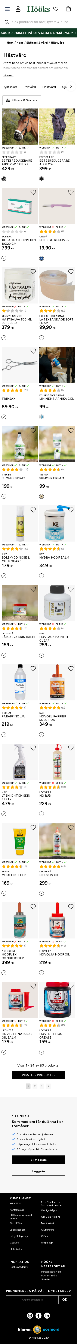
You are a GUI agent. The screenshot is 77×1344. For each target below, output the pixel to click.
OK (64, 1300)
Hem (10, 43)
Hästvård (49, 87)
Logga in (38, 1171)
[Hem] (38, 9)
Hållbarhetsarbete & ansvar (21, 1217)
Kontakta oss (17, 1209)
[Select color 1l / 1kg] (4, 734)
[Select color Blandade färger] (41, 258)
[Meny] (7, 9)
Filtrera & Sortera (24, 100)
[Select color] (4, 258)
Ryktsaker (10, 87)
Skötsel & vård (37, 43)
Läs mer (8, 75)
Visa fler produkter (38, 1075)
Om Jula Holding (51, 1216)
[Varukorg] (68, 8)
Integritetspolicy (19, 1236)
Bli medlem (39, 1160)
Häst (19, 43)
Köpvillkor (15, 1203)
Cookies (14, 1242)
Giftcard (45, 1236)
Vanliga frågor (49, 1210)
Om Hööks (16, 1223)
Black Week (47, 1223)
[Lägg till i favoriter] (33, 113)
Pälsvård (30, 87)
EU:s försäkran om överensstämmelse (51, 1204)
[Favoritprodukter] (55, 8)
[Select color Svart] (4, 179)
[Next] (71, 86)
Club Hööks (47, 1229)
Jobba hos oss (17, 1229)
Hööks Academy (19, 1266)
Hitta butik (16, 1249)
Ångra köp (47, 1242)
